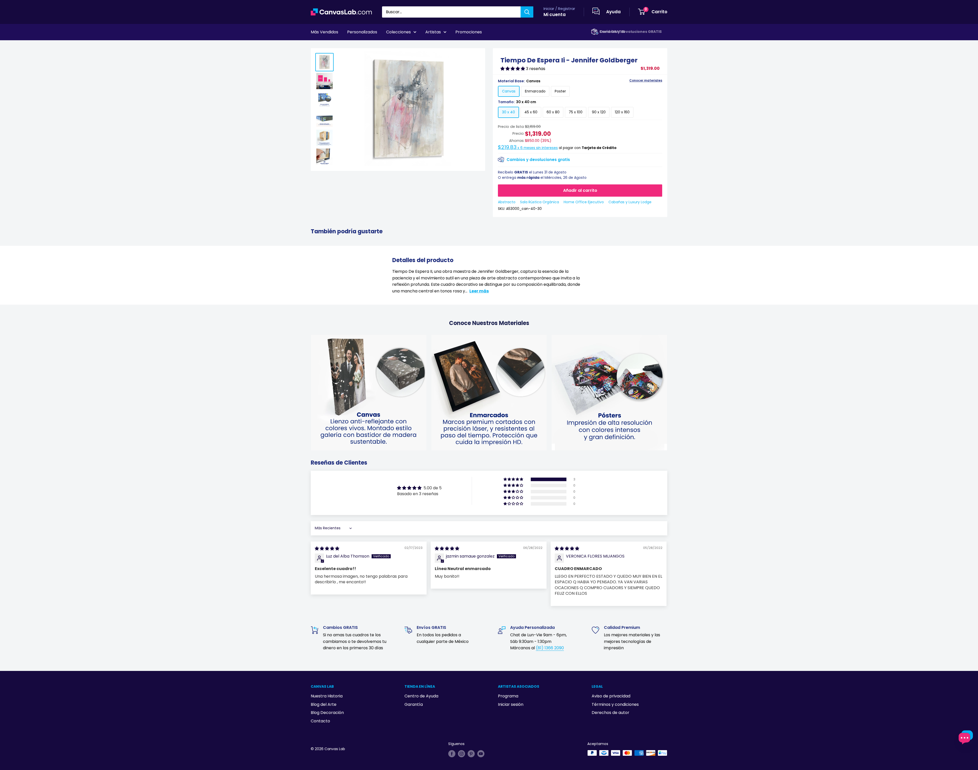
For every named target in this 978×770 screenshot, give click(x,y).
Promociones (468, 32)
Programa (508, 696)
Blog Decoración (327, 712)
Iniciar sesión (510, 704)
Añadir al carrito (580, 190)
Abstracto (506, 202)
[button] (513, 69)
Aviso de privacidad (611, 696)
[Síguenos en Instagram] (461, 753)
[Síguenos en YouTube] (480, 753)
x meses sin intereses (528, 147)
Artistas (433, 32)
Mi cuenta (555, 14)
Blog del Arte (323, 704)
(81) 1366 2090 (550, 648)
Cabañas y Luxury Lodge (629, 202)
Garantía (413, 704)
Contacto (320, 721)
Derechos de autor (610, 712)
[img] (327, 548)
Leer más (479, 291)
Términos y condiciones (615, 704)
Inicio (315, 46)
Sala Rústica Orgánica (539, 202)
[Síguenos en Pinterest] (471, 753)
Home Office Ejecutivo (584, 202)
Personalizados (362, 32)
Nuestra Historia (327, 696)
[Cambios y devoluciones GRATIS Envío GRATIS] (595, 32)
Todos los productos (343, 46)
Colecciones (398, 32)
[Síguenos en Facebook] (451, 753)
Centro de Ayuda (421, 696)
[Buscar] (527, 12)
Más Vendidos (324, 32)
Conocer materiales (645, 80)
